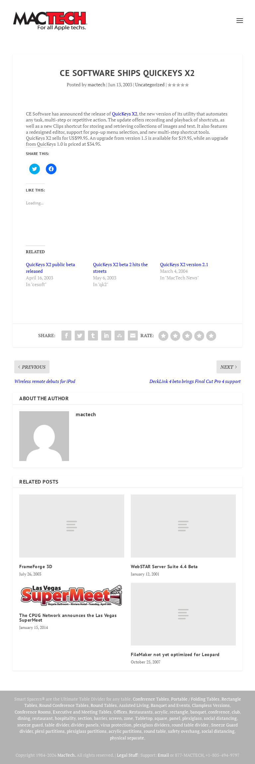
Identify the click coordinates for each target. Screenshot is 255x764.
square (160, 718)
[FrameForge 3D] (71, 526)
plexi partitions (50, 731)
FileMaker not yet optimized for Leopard (175, 654)
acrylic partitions (125, 731)
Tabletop (143, 718)
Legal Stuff (127, 755)
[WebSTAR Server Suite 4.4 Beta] (183, 526)
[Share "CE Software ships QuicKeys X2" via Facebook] (66, 335)
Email (163, 755)
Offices (120, 712)
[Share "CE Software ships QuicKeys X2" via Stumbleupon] (119, 335)
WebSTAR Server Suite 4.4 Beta (164, 567)
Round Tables (104, 705)
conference (219, 712)
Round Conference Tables (64, 705)
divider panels (85, 725)
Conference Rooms (33, 712)
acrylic (161, 712)
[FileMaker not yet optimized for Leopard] (183, 614)
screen (115, 718)
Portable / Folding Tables (195, 699)
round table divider (190, 725)
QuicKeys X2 (124, 114)
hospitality (65, 718)
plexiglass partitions (87, 731)
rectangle (179, 712)
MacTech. (66, 755)
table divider (57, 725)
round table (155, 731)
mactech (96, 84)
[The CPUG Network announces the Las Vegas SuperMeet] (71, 595)
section (85, 718)
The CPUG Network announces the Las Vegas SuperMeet (68, 617)
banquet (198, 712)
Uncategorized (150, 84)
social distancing (220, 718)
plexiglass (192, 718)
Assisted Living (134, 705)
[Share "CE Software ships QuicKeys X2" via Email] (132, 335)
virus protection (116, 725)
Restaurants (141, 712)
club (236, 712)
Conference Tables (151, 699)
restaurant (42, 718)
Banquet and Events (170, 705)
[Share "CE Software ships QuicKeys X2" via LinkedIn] (106, 335)
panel (174, 718)
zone (128, 718)
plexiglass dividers (151, 725)
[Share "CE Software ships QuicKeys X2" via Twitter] (79, 335)
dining (24, 718)
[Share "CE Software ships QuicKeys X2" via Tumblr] (93, 335)
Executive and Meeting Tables (82, 712)
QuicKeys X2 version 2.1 (184, 264)
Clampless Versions (211, 705)
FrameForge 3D (35, 567)
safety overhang (184, 731)
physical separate (127, 738)
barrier (100, 718)
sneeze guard (30, 725)
